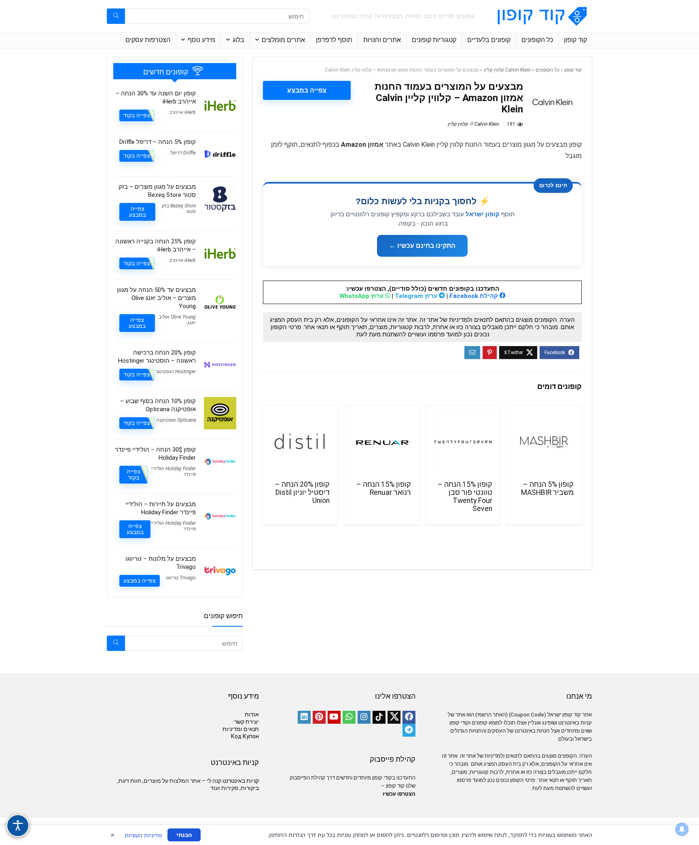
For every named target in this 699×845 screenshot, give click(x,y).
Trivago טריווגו (181, 578)
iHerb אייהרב (182, 112)
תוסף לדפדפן (334, 40)
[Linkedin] (304, 717)
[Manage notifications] (682, 829)
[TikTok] (379, 717)
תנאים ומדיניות (240, 729)
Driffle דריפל (183, 153)
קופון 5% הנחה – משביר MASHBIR (547, 488)
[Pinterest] (319, 717)
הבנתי (184, 835)
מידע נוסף (201, 40)
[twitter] (394, 717)
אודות (252, 714)
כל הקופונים (537, 40)
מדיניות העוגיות (143, 835)
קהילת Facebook (474, 296)
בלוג (238, 40)
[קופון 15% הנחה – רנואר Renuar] (381, 442)
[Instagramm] (364, 717)
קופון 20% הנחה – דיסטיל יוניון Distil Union (302, 492)
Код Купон (245, 736)
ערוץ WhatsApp (362, 296)
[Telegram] (408, 730)
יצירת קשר (246, 721)
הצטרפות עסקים (147, 40)
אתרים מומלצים (283, 40)
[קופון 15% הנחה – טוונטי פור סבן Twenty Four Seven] (463, 442)
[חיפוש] (116, 16)
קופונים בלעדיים (488, 40)
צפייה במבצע (306, 90)
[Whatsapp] (349, 717)
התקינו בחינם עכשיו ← (422, 245)
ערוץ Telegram (417, 296)
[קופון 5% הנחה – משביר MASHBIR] (544, 442)
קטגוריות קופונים (434, 40)
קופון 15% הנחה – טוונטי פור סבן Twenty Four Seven (465, 496)
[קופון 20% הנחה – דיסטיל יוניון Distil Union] (300, 442)
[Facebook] (408, 717)
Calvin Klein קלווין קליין (507, 70)
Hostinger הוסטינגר (175, 371)
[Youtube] (334, 717)
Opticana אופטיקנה (176, 420)
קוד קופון (575, 40)
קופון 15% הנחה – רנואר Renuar (383, 488)
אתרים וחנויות (382, 40)
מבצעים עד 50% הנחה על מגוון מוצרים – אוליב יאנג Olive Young (156, 298)
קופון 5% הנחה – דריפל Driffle (157, 142)
